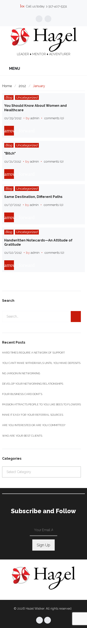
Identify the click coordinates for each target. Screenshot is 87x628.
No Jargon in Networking (21, 373)
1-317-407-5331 (56, 6)
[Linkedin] (48, 18)
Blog (8, 97)
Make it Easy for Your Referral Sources (32, 414)
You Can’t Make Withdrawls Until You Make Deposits (41, 363)
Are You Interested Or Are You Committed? (33, 425)
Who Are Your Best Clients (22, 435)
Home (7, 86)
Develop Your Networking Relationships (32, 383)
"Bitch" (10, 153)
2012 (22, 86)
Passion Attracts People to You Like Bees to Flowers (41, 404)
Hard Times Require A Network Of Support (33, 352)
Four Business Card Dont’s (22, 394)
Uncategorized (26, 97)
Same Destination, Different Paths (33, 197)
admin (34, 118)
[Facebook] (39, 18)
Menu (14, 68)
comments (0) (54, 118)
